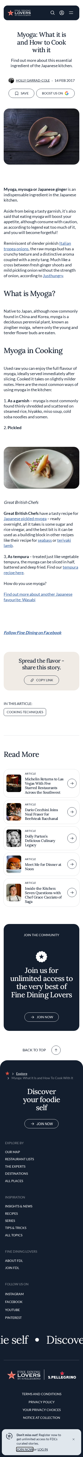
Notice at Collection (41, 1418)
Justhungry (53, 275)
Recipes (11, 1213)
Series (10, 1220)
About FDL (14, 1260)
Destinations (16, 1173)
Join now (45, 1123)
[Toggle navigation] (71, 12)
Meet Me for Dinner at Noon (43, 866)
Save (25, 93)
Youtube (12, 1310)
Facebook (14, 1301)
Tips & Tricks (15, 1227)
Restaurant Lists (19, 1159)
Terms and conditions (41, 1394)
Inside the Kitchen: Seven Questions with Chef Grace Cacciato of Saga (43, 895)
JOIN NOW (25, 1449)
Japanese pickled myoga (25, 518)
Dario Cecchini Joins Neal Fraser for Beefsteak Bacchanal (41, 814)
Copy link (44, 680)
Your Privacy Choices (42, 1410)
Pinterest (13, 1317)
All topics (13, 1235)
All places (14, 1181)
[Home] (19, 12)
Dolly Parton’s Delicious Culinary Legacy (40, 840)
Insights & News (18, 1206)
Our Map (12, 1152)
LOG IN (43, 1449)
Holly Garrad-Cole (33, 80)
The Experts (15, 1166)
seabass (45, 540)
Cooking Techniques (25, 712)
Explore (21, 1073)
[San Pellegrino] (62, 1377)
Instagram (14, 1294)
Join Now (45, 1017)
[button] (52, 12)
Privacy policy (42, 1402)
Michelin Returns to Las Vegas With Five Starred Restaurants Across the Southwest (44, 786)
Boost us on (52, 93)
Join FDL (12, 1267)
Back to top (34, 1050)
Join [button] (61, 12)
